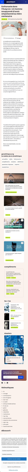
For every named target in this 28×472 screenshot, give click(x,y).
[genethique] (11, 2)
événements (17, 159)
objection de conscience (10, 420)
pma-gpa (5, 424)
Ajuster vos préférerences (14, 466)
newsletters (5, 167)
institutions (6, 414)
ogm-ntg (5, 422)
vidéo (10, 159)
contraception (7, 395)
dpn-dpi (5, 399)
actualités (5, 159)
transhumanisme (7, 426)
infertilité (6, 412)
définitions (20, 161)
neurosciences (7, 418)
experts (17, 164)
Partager (18, 38)
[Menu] (2, 2)
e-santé (5, 401)
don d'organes (7, 397)
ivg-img (5, 416)
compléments (6, 161)
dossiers (13, 161)
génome (5, 410)
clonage (5, 393)
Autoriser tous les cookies (14, 459)
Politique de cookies (13, 470)
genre (4, 408)
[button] (20, 377)
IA (3, 391)
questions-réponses (7, 164)
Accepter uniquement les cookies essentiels (14, 463)
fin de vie (4, 19)
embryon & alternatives (9, 403)
